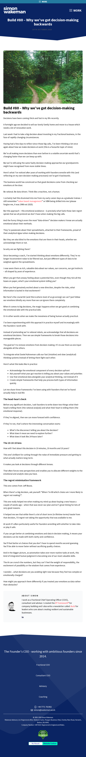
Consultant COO (43, 675)
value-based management (30, 201)
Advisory (43, 686)
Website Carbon (49, 743)
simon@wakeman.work (44, 710)
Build (72, 606)
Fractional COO (43, 664)
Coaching (43, 696)
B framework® (62, 603)
